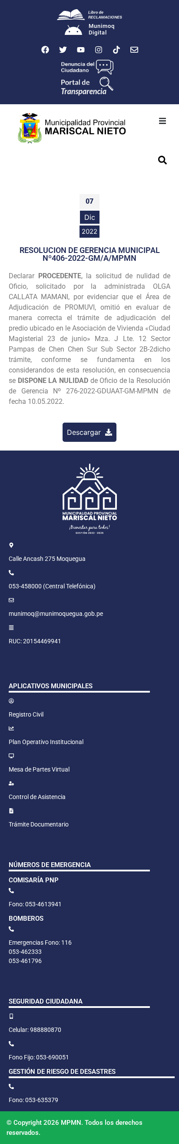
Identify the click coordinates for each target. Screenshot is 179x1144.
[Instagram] (98, 50)
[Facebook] (45, 50)
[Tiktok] (116, 50)
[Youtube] (81, 50)
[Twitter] (63, 50)
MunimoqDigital (102, 29)
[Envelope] (134, 50)
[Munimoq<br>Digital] (73, 31)
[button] (162, 121)
